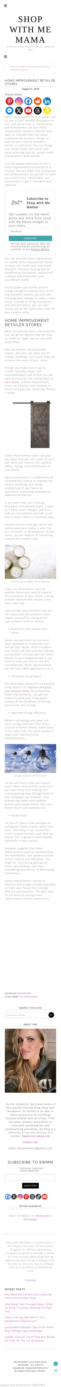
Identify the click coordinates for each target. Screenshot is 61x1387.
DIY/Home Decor (28, 997)
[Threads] (37, 110)
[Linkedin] (47, 101)
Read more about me (35, 1136)
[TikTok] (38, 1196)
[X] (19, 110)
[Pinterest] (9, 101)
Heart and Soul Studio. (32, 1371)
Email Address (30, 1170)
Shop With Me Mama (31, 29)
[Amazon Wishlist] (47, 110)
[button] (5, 56)
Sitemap (30, 1280)
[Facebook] (28, 101)
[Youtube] (28, 110)
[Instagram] (19, 101)
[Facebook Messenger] (9, 110)
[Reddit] (37, 101)
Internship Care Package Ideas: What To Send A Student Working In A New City (28, 1308)
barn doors (12, 381)
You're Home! (17, 66)
